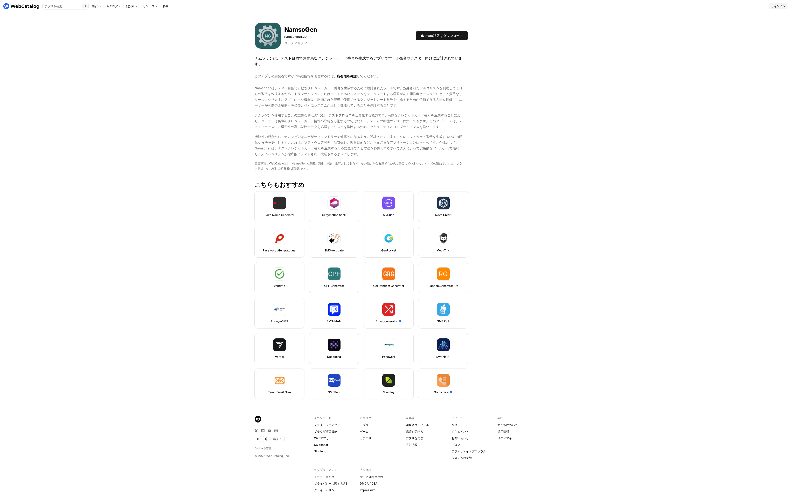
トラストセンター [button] (325, 477)
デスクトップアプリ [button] (327, 425)
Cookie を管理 (263, 448)
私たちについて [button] (507, 425)
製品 (95, 6)
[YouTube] (269, 430)
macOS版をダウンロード (444, 36)
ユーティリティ (295, 43)
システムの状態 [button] (462, 458)
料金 (165, 6)
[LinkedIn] (262, 430)
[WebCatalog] (258, 419)
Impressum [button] (367, 490)
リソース (148, 6)
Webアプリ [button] (321, 438)
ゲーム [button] (364, 431)
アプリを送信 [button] (414, 438)
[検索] (85, 6)
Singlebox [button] (321, 451)
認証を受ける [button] (414, 431)
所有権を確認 (347, 76)
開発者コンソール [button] (417, 425)
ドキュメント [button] (460, 431)
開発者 (130, 6)
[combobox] (274, 439)
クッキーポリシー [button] (325, 490)
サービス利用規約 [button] (371, 477)
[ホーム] (21, 6)
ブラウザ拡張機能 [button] (325, 431)
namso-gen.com (297, 36)
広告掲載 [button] (411, 444)
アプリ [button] (364, 425)
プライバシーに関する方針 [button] (331, 483)
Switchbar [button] (321, 444)
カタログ (112, 6)
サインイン (778, 6)
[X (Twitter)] (256, 430)
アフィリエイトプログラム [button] (469, 451)
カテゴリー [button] (367, 438)
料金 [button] (454, 425)
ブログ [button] (456, 444)
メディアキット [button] (507, 438)
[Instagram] (276, 430)
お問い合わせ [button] (460, 438)
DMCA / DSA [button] (368, 483)
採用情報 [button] (503, 431)
